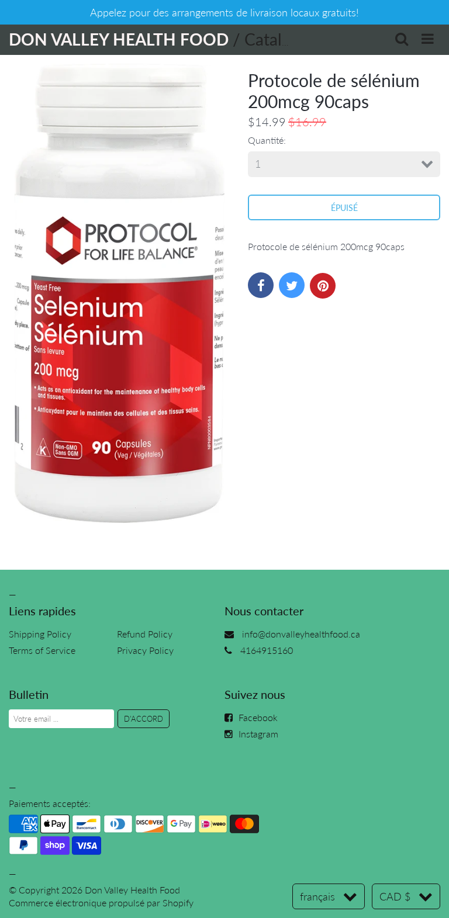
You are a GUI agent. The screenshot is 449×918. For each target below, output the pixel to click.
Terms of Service (42, 650)
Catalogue (281, 39)
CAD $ (394, 896)
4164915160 (266, 650)
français (317, 896)
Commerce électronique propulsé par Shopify (101, 902)
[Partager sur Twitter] (292, 285)
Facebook (258, 717)
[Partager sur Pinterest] (323, 286)
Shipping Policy (40, 633)
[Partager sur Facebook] (261, 285)
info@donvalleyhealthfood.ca (301, 633)
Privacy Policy (145, 650)
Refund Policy (144, 633)
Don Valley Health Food (132, 889)
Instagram (258, 733)
